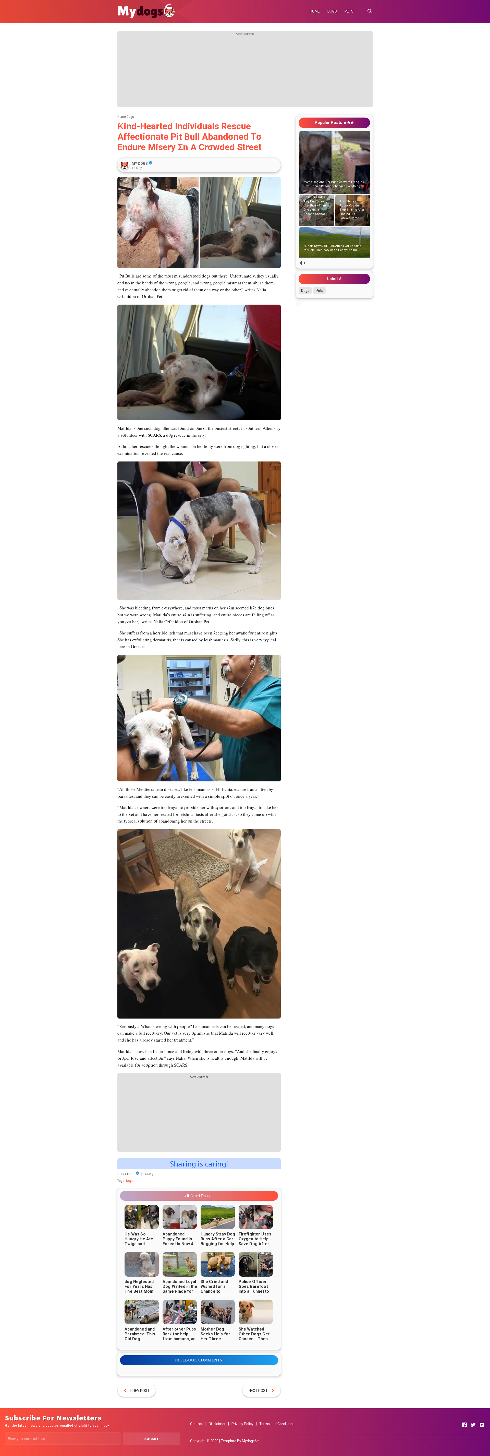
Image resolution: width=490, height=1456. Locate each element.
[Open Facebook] (464, 1425)
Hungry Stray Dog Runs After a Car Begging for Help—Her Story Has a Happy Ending (218, 1244)
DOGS (332, 11)
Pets (319, 290)
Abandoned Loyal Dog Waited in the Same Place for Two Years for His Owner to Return (180, 1293)
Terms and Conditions (277, 1424)
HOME (315, 11)
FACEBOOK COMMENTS (198, 1360)
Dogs (130, 1181)
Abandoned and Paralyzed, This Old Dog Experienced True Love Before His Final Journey (142, 1341)
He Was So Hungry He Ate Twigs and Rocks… (139, 1241)
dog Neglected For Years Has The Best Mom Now (139, 1289)
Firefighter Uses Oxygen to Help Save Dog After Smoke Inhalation (256, 1241)
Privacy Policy (242, 1424)
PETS (349, 11)
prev (300, 263)
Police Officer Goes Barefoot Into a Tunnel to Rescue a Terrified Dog (254, 1291)
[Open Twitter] (473, 1425)
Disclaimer (217, 1424)
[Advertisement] (245, 71)
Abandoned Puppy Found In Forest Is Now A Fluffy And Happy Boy (179, 1244)
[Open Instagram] (482, 1425)
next (304, 263)
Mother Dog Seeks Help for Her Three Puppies (215, 1336)
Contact (196, 1424)
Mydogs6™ (250, 1441)
